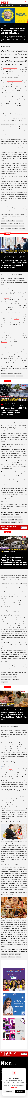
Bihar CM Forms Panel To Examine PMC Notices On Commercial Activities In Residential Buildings (14, 368)
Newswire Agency (22, 555)
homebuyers (21, 591)
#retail (2, 228)
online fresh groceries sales (14, 80)
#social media (15, 228)
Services (3, 457)
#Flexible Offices (4, 375)
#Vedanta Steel (10, 517)
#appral (3, 220)
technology (4, 341)
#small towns (8, 228)
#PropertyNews (4, 682)
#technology (22, 228)
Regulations (4, 571)
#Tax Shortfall (11, 519)
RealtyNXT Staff (22, 257)
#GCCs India (12, 375)
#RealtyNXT (21, 225)
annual (21, 349)
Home (2, 1068)
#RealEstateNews (15, 679)
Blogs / (6, 709)
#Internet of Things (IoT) (6, 225)
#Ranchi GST (13, 522)
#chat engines (19, 220)
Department (21, 460)
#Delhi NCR (10, 373)
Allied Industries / (8, 404)
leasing (7, 298)
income (14, 812)
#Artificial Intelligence (10, 220)
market (16, 318)
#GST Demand (17, 517)
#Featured (11, 223)
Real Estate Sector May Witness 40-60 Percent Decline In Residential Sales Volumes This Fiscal (14, 216)
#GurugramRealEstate (5, 679)
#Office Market (19, 375)
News (11, 1068)
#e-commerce (4, 223)
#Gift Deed (18, 956)
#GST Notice (3, 519)
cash (23, 920)
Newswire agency (21, 404)
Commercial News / (8, 257)
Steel (12, 433)
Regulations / (7, 555)
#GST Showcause (18, 519)
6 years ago (11, 25)
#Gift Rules (11, 954)
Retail (3, 46)
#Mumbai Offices (17, 373)
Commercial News (6, 274)
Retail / (6, 25)
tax (10, 769)
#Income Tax (4, 956)
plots (19, 633)
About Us (20, 1068)
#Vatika (15, 676)
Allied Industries (5, 422)
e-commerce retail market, (9, 67)
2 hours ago (14, 555)
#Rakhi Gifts (17, 954)
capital (20, 857)
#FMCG (16, 223)
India (16, 488)
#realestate (15, 225)
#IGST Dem (20, 522)
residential (22, 593)
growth (12, 292)
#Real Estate (3, 373)
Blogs (3, 726)
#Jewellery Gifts (4, 954)
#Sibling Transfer (11, 956)
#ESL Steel (3, 517)
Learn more (14, 1087)
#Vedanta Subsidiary (5, 522)
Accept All (20, 1091)
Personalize (9, 1091)
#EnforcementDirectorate (6, 676)
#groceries (21, 223)
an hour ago (15, 257)
